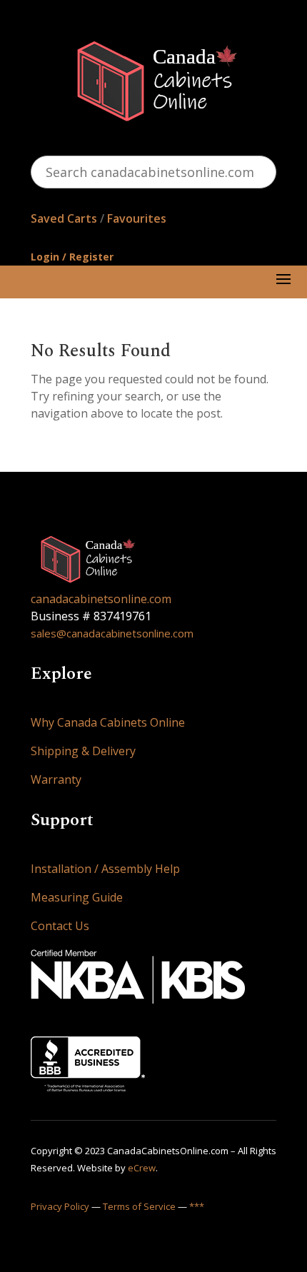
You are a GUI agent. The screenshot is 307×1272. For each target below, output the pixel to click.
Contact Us (60, 926)
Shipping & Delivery (83, 751)
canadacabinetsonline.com (101, 599)
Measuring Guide (77, 897)
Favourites (136, 218)
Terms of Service (139, 1206)
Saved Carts (64, 218)
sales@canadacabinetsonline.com (112, 633)
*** (196, 1206)
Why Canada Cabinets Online (108, 722)
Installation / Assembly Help (105, 869)
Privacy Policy (60, 1206)
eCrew (142, 1167)
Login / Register (72, 256)
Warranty (56, 779)
